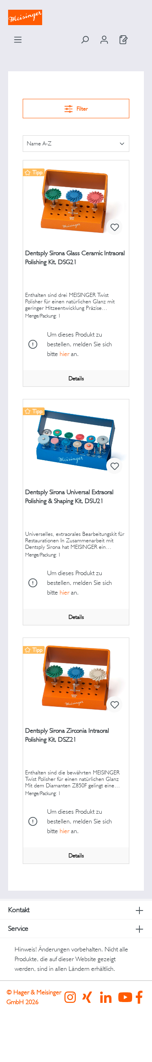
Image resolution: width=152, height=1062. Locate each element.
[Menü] (18, 40)
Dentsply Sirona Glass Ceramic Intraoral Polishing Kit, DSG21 (75, 257)
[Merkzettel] (123, 40)
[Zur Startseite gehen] (76, 17)
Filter (81, 108)
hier (64, 354)
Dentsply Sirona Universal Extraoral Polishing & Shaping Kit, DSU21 (69, 496)
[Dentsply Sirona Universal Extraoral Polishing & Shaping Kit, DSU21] (76, 439)
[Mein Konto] (104, 40)
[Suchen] (84, 40)
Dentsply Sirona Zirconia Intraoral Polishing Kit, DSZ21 (67, 735)
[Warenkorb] (138, 37)
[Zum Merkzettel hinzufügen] (114, 227)
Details (76, 378)
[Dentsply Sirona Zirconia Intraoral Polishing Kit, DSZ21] (76, 678)
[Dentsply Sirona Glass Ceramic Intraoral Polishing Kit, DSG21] (76, 200)
